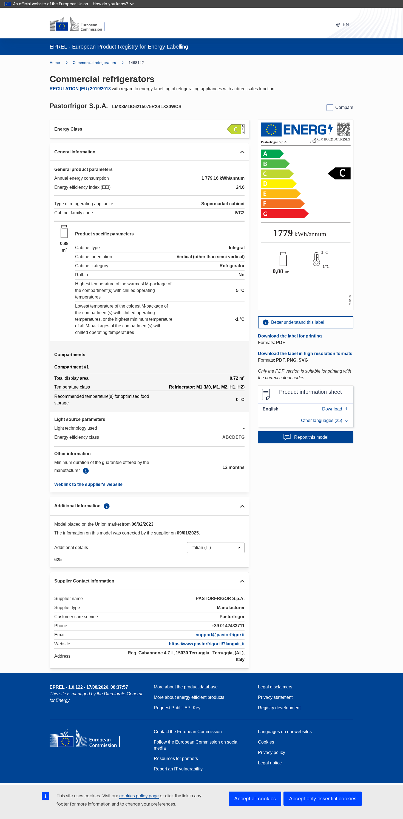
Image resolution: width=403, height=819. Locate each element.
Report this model (311, 437)
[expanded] (242, 152)
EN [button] (346, 24)
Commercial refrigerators (94, 62)
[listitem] (101, 62)
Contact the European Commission (188, 731)
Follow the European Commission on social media (196, 745)
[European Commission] (81, 24)
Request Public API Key (177, 707)
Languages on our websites (285, 731)
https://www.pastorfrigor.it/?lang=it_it (207, 643)
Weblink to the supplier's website (88, 484)
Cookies (266, 742)
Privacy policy (271, 752)
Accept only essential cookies (322, 798)
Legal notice (270, 763)
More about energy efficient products (189, 697)
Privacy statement (275, 697)
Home (55, 62)
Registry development (279, 707)
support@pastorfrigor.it (220, 634)
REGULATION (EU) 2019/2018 (80, 88)
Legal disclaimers (275, 687)
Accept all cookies (255, 798)
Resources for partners (176, 758)
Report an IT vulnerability (178, 769)
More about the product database (186, 687)
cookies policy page (139, 795)
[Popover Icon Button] (86, 471)
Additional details (71, 547)
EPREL (89, 687)
